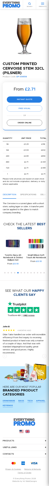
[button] (5, 272)
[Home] (11, 5)
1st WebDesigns (30, 481)
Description (9, 195)
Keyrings (8, 406)
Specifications (28, 195)
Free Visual (24, 108)
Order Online (24, 123)
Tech (30, 401)
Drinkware (9, 401)
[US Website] (21, 432)
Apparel (40, 401)
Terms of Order (24, 473)
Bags (21, 401)
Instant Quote (24, 99)
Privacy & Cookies (13, 469)
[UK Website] (27, 432)
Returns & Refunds (32, 469)
